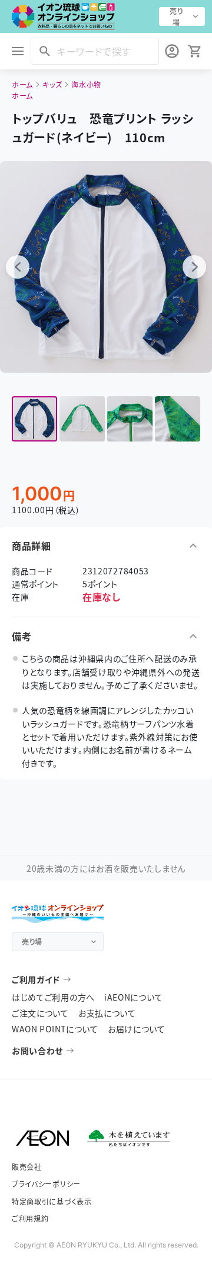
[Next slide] (194, 267)
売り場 (176, 16)
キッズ (52, 84)
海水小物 (86, 84)
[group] (34, 418)
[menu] (17, 51)
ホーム (22, 84)
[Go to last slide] (17, 267)
